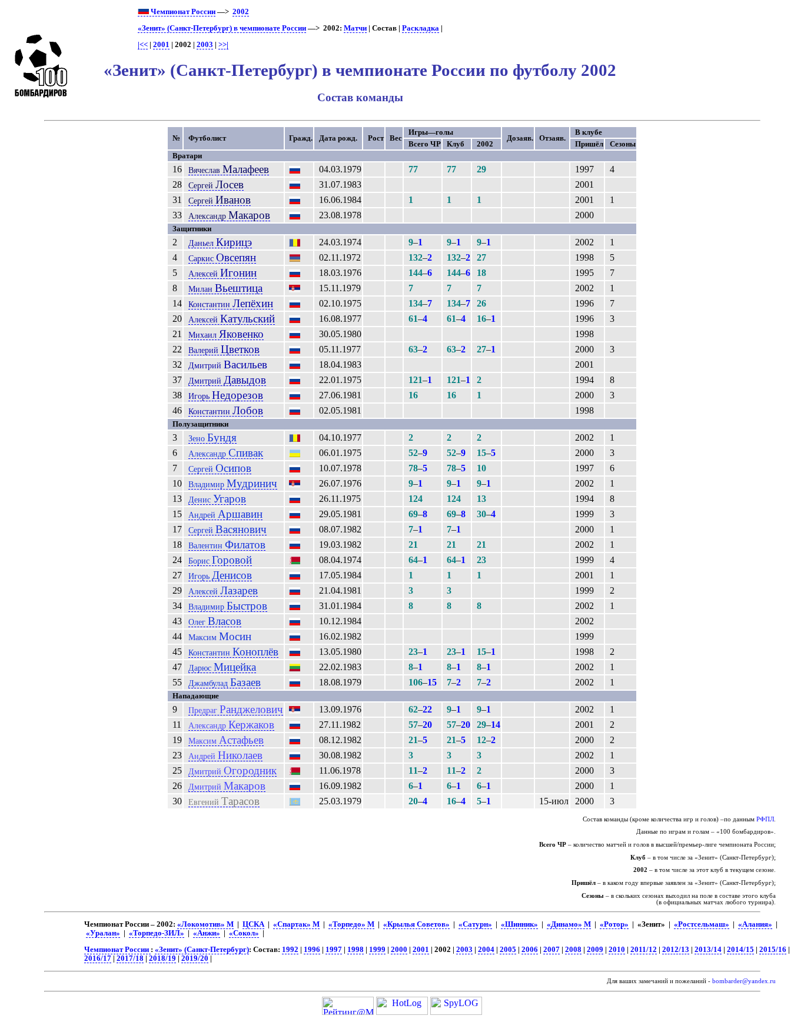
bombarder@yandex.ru (744, 981)
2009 (595, 950)
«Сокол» (244, 933)
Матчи (355, 28)
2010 (617, 950)
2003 (205, 45)
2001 (161, 45)
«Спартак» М (296, 924)
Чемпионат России (182, 12)
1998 (355, 950)
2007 (551, 950)
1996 (312, 950)
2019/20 (194, 958)
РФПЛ (765, 819)
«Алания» (755, 924)
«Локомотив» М (205, 924)
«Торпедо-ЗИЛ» (156, 933)
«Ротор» (614, 924)
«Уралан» (103, 933)
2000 (399, 950)
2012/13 (675, 950)
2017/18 (130, 958)
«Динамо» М (569, 924)
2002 (240, 12)
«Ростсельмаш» (701, 924)
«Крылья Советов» (416, 924)
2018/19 (162, 958)
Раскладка (420, 28)
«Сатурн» (475, 924)
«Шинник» (519, 924)
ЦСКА (253, 924)
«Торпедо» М (351, 924)
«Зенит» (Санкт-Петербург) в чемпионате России (222, 28)
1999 (377, 950)
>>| (223, 45)
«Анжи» (206, 933)
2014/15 (740, 950)
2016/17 (97, 958)
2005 (508, 950)
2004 (486, 950)
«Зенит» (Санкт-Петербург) (202, 950)
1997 (333, 950)
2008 (573, 950)
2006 (529, 950)
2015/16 (772, 950)
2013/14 (708, 950)
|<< (143, 45)
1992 (290, 950)
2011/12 (643, 950)
